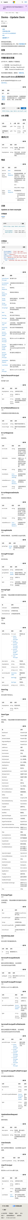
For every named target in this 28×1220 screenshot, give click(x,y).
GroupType (5, 308)
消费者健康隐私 (10, 1215)
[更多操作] (25, 12)
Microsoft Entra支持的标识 (9, 33)
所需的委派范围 (6, 31)
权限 (3, 29)
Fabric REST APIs (9, 12)
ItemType (4, 318)
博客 (16, 1213)
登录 (26, 2)
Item (9, 170)
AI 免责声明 (4, 1213)
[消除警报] (26, 6)
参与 (21, 1213)
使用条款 (19, 1215)
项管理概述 (22, 44)
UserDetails (5, 365)
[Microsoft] (14, 2)
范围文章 (21, 73)
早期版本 (11, 1213)
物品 (17, 12)
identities (4, 83)
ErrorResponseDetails (4, 294)
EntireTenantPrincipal (15, 637)
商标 (2, 1218)
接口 (3, 35)
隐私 (2, 1215)
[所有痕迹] (2, 12)
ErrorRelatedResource (14, 482)
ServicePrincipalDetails (4, 333)
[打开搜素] (22, 2)
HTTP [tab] (3, 218)
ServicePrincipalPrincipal (4, 340)
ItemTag (4, 315)
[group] (14, 111)
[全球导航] (1, 2)
